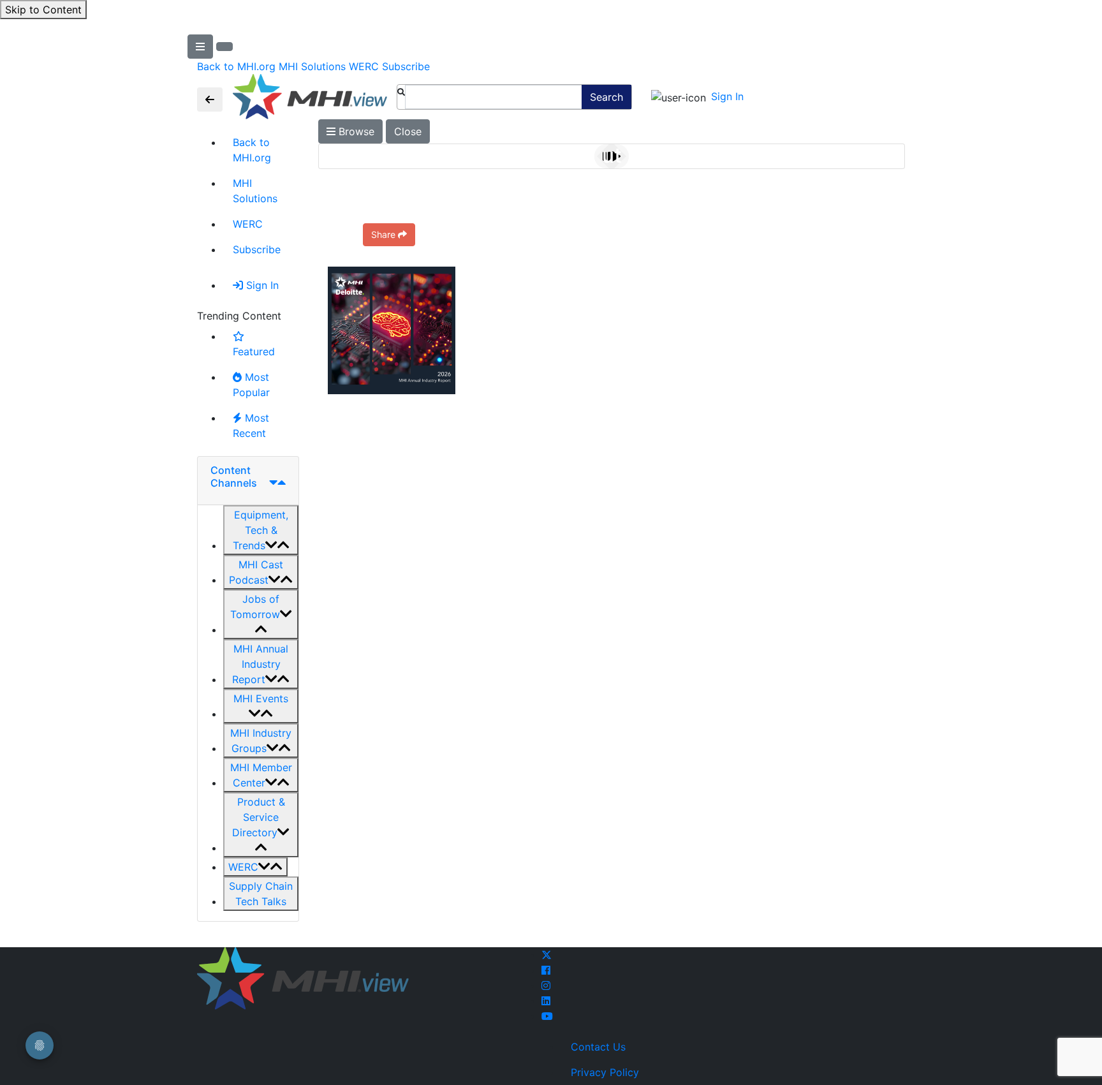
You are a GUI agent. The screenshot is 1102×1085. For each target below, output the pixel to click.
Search (606, 97)
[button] (260, 530)
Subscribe (406, 66)
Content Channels (233, 476)
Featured (254, 351)
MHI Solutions (312, 66)
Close (408, 131)
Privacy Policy (605, 1072)
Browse (354, 131)
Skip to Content (43, 9)
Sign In (727, 96)
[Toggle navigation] (210, 99)
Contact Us (598, 1046)
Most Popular (251, 385)
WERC (364, 66)
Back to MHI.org (236, 66)
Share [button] (383, 234)
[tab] (248, 481)
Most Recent (251, 425)
